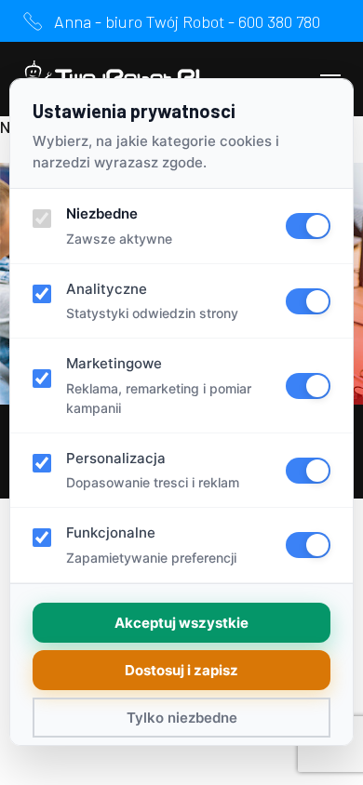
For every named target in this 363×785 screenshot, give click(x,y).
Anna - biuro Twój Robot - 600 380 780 (187, 21)
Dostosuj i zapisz (181, 670)
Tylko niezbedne (182, 717)
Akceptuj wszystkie (181, 623)
